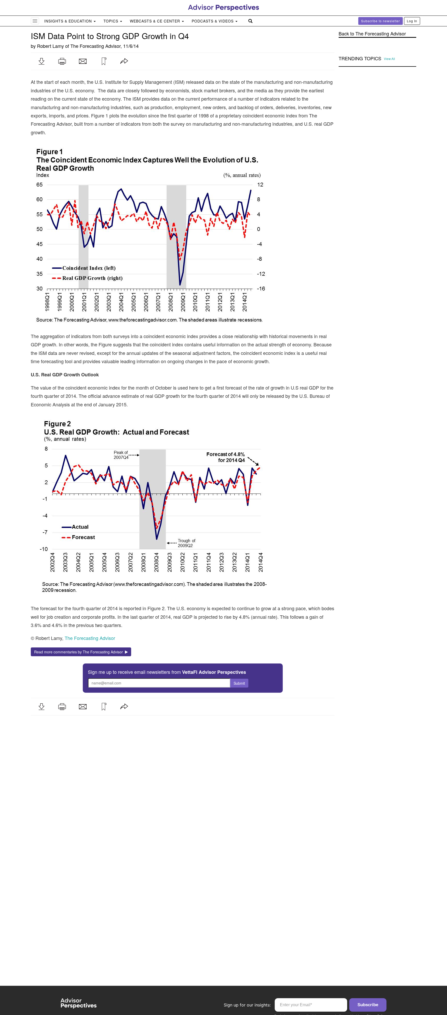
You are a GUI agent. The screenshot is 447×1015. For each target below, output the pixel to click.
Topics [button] (111, 21)
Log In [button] (412, 21)
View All (389, 59)
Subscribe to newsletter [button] (380, 21)
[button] (41, 61)
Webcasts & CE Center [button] (155, 21)
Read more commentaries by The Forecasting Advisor (79, 651)
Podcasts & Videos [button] (213, 21)
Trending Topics (360, 58)
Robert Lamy (50, 45)
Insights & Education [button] (68, 21)
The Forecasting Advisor (95, 45)
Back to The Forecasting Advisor (372, 33)
